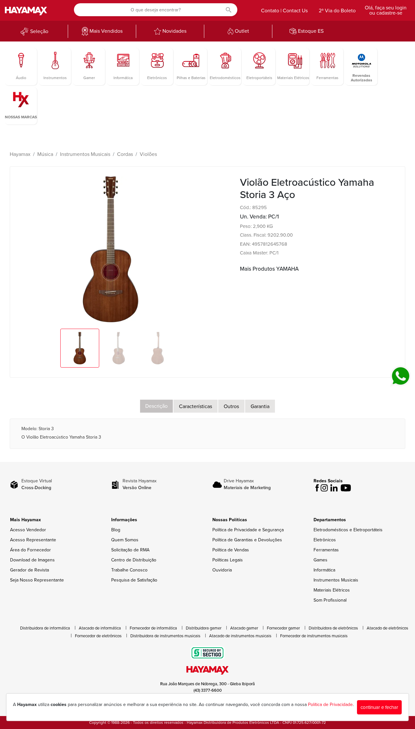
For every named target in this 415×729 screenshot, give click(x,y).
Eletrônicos (325, 540)
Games (320, 560)
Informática (324, 570)
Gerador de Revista (29, 570)
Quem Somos (124, 540)
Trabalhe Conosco (129, 570)
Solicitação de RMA (130, 550)
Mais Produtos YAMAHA (269, 268)
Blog (115, 530)
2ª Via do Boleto (337, 10)
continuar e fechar (379, 707)
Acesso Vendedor (28, 530)
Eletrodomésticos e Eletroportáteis (348, 530)
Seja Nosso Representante (37, 580)
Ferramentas (326, 550)
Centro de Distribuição (133, 560)
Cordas (125, 154)
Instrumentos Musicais (85, 154)
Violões (148, 154)
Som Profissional (330, 600)
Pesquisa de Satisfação (134, 580)
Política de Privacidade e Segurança (248, 530)
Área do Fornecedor (30, 550)
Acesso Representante (33, 540)
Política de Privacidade (330, 704)
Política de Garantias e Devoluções (247, 540)
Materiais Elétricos (332, 590)
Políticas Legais (227, 560)
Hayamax (20, 154)
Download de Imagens (32, 560)
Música (45, 154)
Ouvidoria (222, 570)
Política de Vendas (230, 550)
